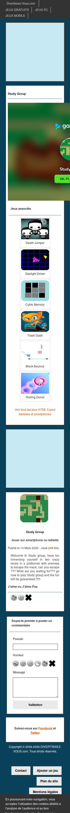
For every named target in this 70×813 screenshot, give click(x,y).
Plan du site (49, 781)
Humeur (18, 655)
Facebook (45, 728)
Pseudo (18, 639)
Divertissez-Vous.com (21, 3)
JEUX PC (41, 10)
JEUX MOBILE (15, 15)
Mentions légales (45, 791)
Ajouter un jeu (47, 770)
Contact (21, 770)
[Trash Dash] (35, 311)
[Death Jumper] (35, 219)
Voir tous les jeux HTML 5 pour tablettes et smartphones (35, 411)
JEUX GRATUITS (17, 10)
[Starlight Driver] (35, 250)
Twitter (35, 733)
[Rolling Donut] (35, 373)
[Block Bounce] (35, 342)
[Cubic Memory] (35, 280)
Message (19, 672)
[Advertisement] (35, 52)
